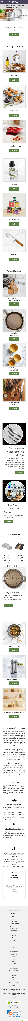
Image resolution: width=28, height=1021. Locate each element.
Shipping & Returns (14, 923)
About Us (14, 919)
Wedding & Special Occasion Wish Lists (14, 926)
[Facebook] (14, 913)
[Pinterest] (11, 913)
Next (24, 551)
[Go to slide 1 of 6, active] (7, 566)
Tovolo (14, 963)
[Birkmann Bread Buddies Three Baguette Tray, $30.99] (19, 546)
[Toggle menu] (2, 2)
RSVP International (14, 970)
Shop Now (14, 34)
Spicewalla (14, 975)
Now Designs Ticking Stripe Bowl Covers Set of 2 (7, 558)
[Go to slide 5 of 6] (16, 566)
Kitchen (14, 945)
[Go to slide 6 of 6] (18, 566)
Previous (2, 551)
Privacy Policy (14, 928)
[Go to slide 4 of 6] (14, 566)
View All (14, 977)
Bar (14, 947)
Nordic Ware (14, 954)
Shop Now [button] (14, 80)
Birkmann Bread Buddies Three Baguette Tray (19, 558)
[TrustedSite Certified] (14, 1004)
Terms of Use (14, 930)
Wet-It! (14, 961)
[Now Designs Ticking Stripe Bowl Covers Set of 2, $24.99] (7, 546)
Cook (14, 940)
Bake (14, 942)
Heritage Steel (14, 966)
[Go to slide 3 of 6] (12, 566)
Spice (14, 949)
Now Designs (14, 959)
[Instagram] (16, 913)
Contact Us (14, 921)
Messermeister (14, 968)
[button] (14, 61)
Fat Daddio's (14, 956)
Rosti (14, 973)
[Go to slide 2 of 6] (9, 566)
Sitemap (14, 935)
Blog (14, 933)
